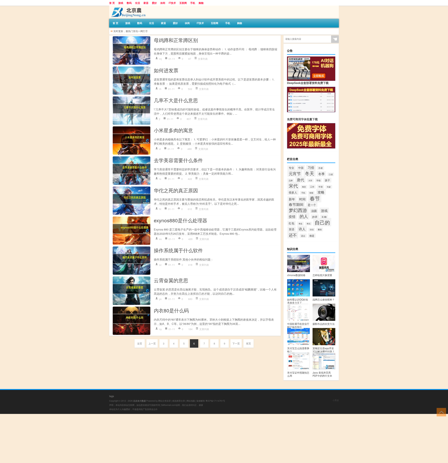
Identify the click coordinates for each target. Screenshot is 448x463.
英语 (291, 229)
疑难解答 (201, 400)
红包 (291, 223)
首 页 (112, 3)
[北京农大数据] (127, 7)
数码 (129, 3)
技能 (311, 192)
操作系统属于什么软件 (178, 250)
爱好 (154, 3)
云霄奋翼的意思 (171, 280)
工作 (312, 186)
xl (160, 149)
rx (160, 179)
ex (160, 239)
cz (160, 264)
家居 (146, 3)
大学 (310, 180)
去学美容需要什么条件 (178, 160)
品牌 (291, 180)
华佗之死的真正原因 (176, 190)
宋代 (293, 185)
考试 (308, 223)
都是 (311, 235)
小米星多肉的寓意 (173, 130)
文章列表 (203, 58)
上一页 (152, 343)
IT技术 (172, 3)
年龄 (329, 186)
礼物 (324, 217)
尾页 (248, 343)
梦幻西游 (298, 210)
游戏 (120, 3)
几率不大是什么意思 (176, 100)
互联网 (183, 3)
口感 (331, 174)
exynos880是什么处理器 (180, 220)
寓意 (304, 186)
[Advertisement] (105, 438)
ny (160, 329)
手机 (192, 3)
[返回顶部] (440, 412)
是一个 (312, 205)
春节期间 (296, 204)
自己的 (322, 222)
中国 (300, 168)
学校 (318, 180)
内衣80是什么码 (171, 310)
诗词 (312, 229)
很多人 (293, 192)
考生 (300, 223)
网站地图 (191, 400)
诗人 (302, 228)
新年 (292, 199)
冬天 (309, 173)
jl (159, 119)
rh (160, 89)
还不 (293, 235)
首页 (139, 343)
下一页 (236, 343)
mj (160, 58)
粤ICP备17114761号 (215, 400)
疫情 (292, 216)
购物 (201, 3)
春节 (315, 198)
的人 (304, 216)
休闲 (162, 3)
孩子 (327, 180)
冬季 (321, 174)
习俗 (311, 167)
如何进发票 (166, 70)
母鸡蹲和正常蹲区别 (176, 39)
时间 (302, 199)
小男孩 (335, 400)
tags (111, 396)
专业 (291, 168)
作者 (320, 168)
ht (160, 209)
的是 (314, 217)
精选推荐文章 (178, 400)
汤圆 (314, 211)
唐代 (300, 179)
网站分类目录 (164, 400)
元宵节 (295, 173)
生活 (137, 3)
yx (160, 299)
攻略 (320, 192)
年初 (320, 186)
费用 (320, 229)
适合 (303, 235)
